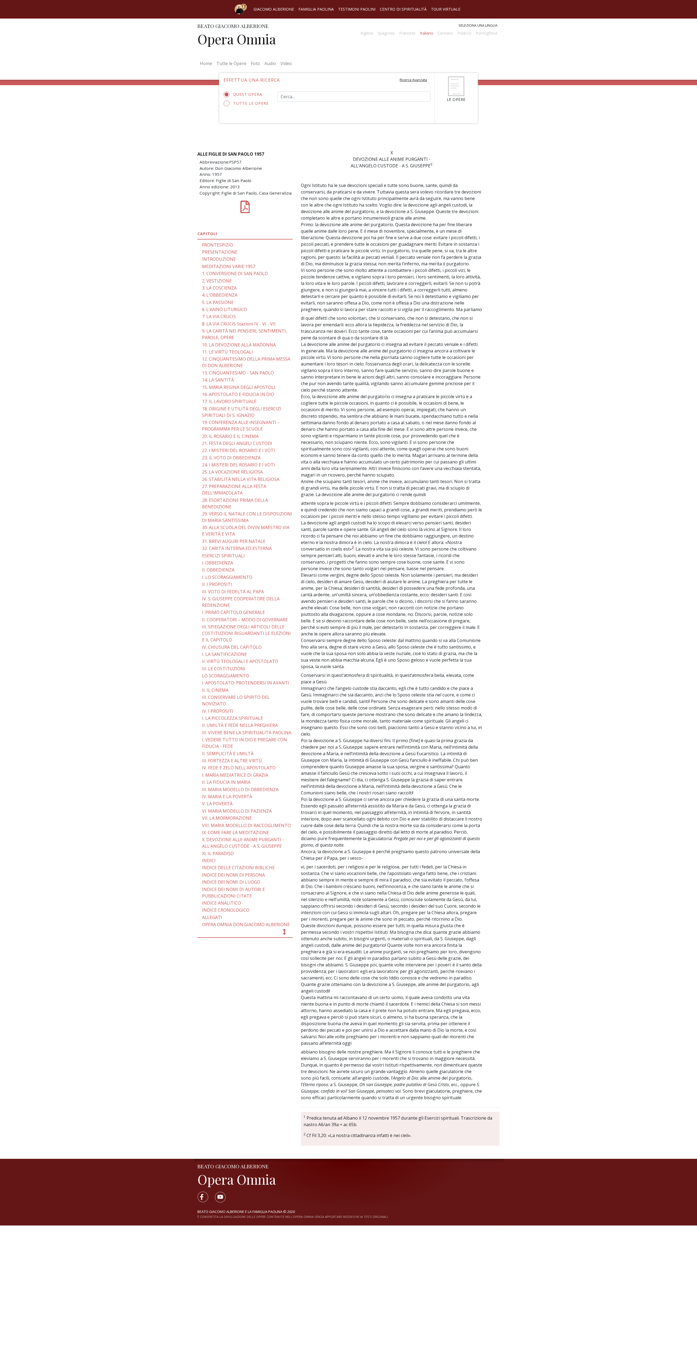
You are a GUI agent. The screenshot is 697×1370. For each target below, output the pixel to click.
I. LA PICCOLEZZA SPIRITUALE (232, 718)
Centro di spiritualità (403, 9)
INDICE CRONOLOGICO (225, 910)
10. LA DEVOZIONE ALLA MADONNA (239, 345)
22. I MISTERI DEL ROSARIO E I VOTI (238, 450)
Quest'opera (247, 94)
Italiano (426, 33)
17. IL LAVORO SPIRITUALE (229, 401)
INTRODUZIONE (219, 259)
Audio (270, 63)
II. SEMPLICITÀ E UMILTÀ (227, 754)
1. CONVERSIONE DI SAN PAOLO (235, 274)
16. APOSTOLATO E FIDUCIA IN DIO (238, 394)
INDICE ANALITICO (221, 903)
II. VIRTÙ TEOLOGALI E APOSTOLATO (240, 661)
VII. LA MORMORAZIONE (227, 818)
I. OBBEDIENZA (217, 563)
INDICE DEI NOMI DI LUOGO (231, 882)
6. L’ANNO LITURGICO (224, 309)
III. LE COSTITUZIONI (223, 669)
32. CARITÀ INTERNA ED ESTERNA (237, 548)
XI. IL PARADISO (218, 853)
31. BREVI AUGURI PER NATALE (233, 541)
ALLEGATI (212, 917)
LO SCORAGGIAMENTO (225, 676)
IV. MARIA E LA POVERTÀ (227, 797)
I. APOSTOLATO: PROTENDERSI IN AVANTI (245, 683)
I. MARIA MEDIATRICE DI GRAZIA (235, 775)
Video (286, 63)
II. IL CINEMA (215, 690)
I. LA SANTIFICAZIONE (224, 654)
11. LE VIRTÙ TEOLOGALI (227, 352)
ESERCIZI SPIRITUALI (223, 556)
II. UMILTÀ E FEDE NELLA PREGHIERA (240, 725)
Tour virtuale (445, 9)
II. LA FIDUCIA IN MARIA (226, 782)
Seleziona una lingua (477, 25)
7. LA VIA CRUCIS (219, 317)
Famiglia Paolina (316, 9)
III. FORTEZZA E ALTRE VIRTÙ (232, 761)
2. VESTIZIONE (217, 281)
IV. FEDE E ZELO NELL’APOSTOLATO (239, 768)
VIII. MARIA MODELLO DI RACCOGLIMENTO (246, 825)
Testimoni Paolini (356, 9)
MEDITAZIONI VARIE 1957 (228, 266)
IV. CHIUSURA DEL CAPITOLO (232, 647)
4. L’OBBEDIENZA (219, 295)
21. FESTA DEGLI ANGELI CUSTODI (237, 443)
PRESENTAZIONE (219, 252)
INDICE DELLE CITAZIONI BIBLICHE (238, 868)
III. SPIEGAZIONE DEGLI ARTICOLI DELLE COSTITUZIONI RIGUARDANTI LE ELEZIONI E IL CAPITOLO (246, 633)
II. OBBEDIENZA (218, 570)
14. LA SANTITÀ (218, 380)
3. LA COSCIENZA (219, 288)
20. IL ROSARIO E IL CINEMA (230, 436)
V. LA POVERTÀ (217, 804)
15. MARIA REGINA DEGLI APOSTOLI (238, 387)
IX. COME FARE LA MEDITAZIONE (235, 832)
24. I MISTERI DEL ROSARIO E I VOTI (238, 465)
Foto (255, 63)
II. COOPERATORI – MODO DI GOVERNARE (245, 620)
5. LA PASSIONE (218, 302)
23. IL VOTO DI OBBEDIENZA (231, 458)
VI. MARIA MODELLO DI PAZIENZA (237, 811)
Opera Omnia (236, 39)
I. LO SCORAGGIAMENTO (227, 577)
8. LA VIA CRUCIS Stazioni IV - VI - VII (239, 324)
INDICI (209, 861)
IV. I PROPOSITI (217, 711)
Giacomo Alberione (273, 9)
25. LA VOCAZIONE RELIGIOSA (232, 472)
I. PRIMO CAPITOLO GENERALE (233, 612)
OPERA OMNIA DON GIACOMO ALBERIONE (246, 924)
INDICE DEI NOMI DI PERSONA (233, 875)
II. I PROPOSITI (217, 584)
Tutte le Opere (231, 63)
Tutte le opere (251, 103)
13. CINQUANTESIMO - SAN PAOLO (238, 373)
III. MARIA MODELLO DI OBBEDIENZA (240, 789)
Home (207, 63)
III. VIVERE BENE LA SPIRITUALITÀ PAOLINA (246, 733)
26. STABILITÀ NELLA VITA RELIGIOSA (240, 479)
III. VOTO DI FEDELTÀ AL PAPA (233, 592)
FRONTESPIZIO (217, 245)
